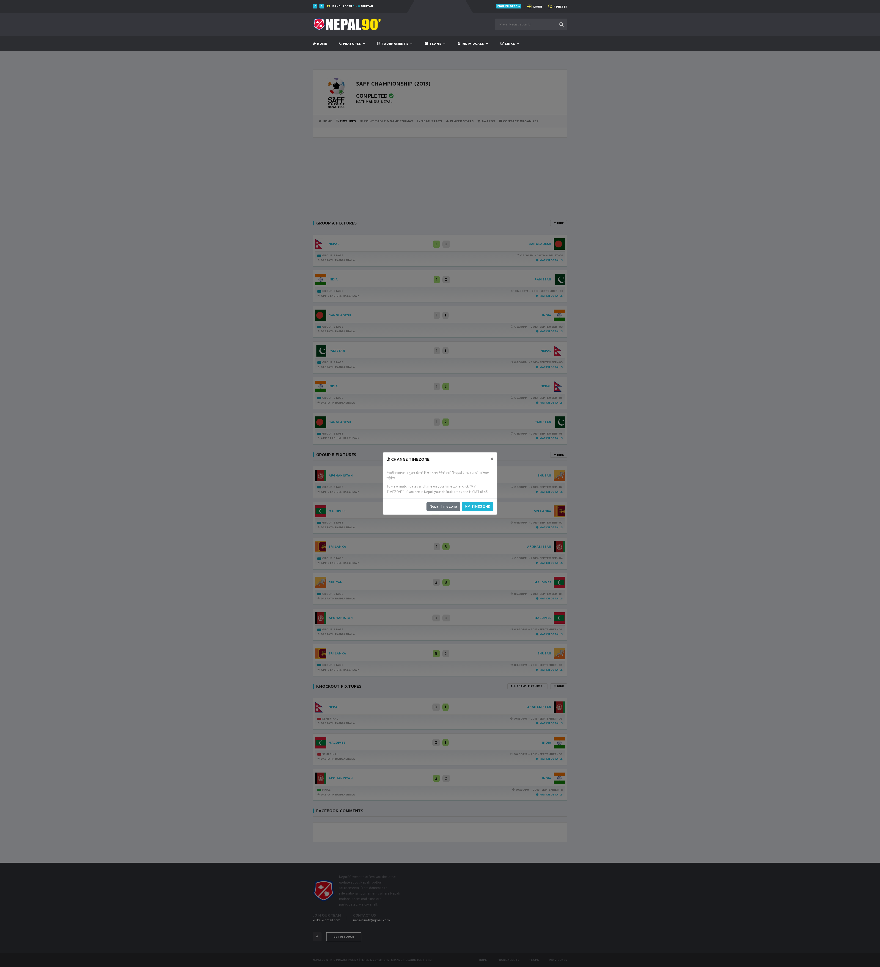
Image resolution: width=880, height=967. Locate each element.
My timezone (477, 506)
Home (321, 44)
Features (351, 44)
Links (509, 44)
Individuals (472, 44)
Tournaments (394, 44)
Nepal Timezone (443, 506)
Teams (434, 44)
